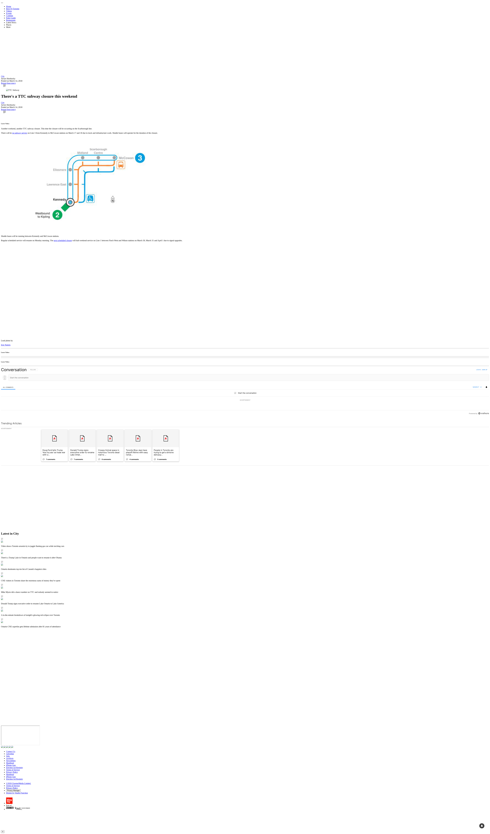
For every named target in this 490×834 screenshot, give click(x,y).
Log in (478, 369)
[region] (245, 391)
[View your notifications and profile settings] (486, 387)
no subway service (19, 133)
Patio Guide (11, 18)
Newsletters (11, 761)
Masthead (10, 763)
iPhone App (11, 765)
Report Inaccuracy (8, 83)
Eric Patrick (5, 345)
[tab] (8, 387)
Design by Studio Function (17, 793)
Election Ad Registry (14, 767)
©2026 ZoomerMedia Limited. (18, 783)
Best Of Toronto (12, 9)
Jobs (8, 756)
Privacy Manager (13, 790)
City (2, 76)
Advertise (10, 754)
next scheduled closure (63, 240)
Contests (9, 16)
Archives (9, 758)
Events (9, 13)
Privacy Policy (12, 772)
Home (8, 6)
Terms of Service (13, 770)
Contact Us (10, 751)
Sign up (484, 369)
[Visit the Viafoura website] (483, 413)
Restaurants (10, 20)
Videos (9, 11)
